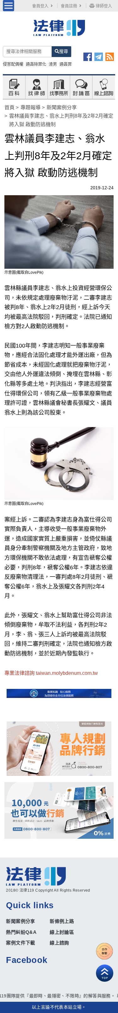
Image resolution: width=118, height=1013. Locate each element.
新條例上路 (62, 921)
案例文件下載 (20, 942)
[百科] (13, 86)
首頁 (9, 107)
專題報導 (30, 107)
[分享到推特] (98, 56)
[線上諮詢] (103, 86)
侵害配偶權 (13, 64)
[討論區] (81, 86)
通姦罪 (65, 64)
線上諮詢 (59, 942)
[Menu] (8, 5)
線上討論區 (62, 932)
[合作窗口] (104, 951)
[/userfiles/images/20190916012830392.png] (59, 31)
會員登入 (40, 5)
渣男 (53, 64)
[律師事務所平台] (59, 748)
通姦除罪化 (36, 64)
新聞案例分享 (62, 107)
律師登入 (103, 5)
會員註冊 (69, 5)
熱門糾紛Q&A (21, 932)
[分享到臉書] (87, 56)
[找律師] (36, 86)
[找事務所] (58, 86)
